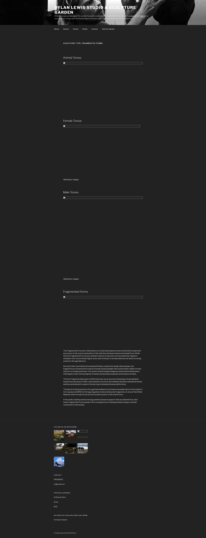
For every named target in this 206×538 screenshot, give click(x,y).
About (56, 29)
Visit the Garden (108, 29)
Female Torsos (72, 120)
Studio (84, 29)
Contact (95, 29)
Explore (66, 29)
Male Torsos (70, 192)
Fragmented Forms (75, 291)
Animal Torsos (72, 57)
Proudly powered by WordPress (65, 533)
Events (75, 29)
